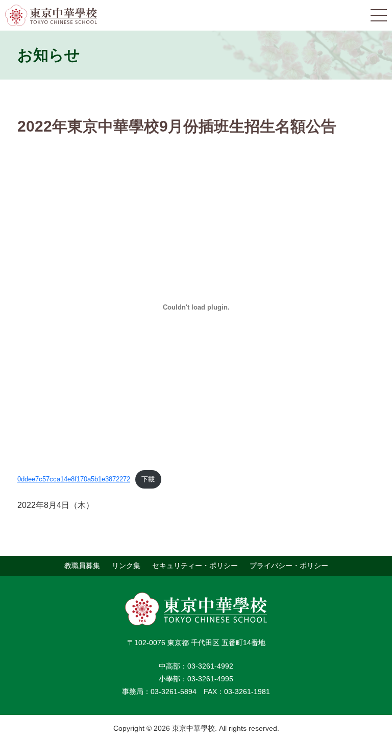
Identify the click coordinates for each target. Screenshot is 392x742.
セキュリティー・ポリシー (195, 565)
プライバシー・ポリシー (289, 565)
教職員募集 (82, 565)
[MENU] (379, 15)
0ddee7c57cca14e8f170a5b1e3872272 (73, 479)
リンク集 (126, 565)
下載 (148, 479)
